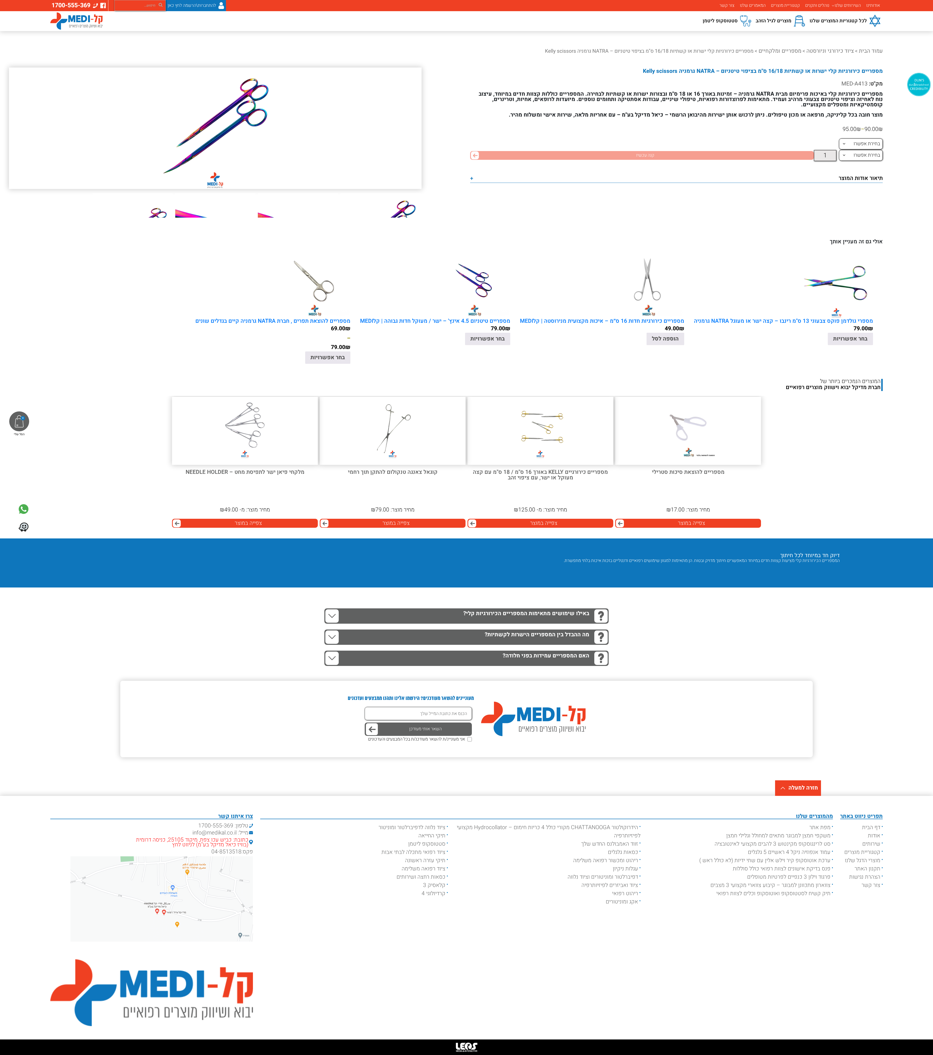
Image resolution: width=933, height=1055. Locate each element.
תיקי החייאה (431, 836)
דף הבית (871, 827)
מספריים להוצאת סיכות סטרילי (688, 472)
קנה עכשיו (645, 155)
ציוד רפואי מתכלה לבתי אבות (413, 852)
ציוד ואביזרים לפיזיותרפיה (609, 885)
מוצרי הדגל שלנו (862, 860)
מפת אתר (819, 827)
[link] (23, 509)
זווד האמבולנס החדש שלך (609, 844)
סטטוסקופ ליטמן (426, 844)
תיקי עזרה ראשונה (425, 860)
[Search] (160, 4)
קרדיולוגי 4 (433, 893)
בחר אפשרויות (850, 339)
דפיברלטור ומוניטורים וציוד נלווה (603, 877)
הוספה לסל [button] (665, 339)
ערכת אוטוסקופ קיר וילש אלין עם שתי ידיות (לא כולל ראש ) (764, 860)
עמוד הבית (871, 51)
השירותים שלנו (848, 5)
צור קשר (726, 5)
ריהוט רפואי (625, 893)
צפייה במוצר (691, 523)
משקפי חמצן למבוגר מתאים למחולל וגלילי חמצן (778, 836)
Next (818, 570)
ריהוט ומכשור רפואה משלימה (605, 860)
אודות (874, 836)
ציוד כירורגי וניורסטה (830, 51)
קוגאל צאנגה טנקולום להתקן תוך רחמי (393, 472)
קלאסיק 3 (434, 885)
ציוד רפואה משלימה (423, 869)
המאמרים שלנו (753, 5)
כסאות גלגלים (623, 852)
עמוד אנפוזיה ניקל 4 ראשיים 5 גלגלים (789, 852)
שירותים (871, 844)
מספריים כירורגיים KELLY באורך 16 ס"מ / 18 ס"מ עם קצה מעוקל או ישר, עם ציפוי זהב (540, 475)
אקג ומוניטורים (622, 902)
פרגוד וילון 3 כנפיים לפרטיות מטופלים (788, 877)
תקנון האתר (867, 869)
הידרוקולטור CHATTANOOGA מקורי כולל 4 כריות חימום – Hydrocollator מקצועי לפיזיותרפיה (548, 831)
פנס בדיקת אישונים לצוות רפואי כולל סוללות (781, 869)
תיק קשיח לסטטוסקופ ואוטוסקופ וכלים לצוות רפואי (773, 893)
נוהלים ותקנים (817, 5)
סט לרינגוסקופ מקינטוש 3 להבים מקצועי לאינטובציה (772, 844)
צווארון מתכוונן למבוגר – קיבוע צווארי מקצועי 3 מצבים (770, 885)
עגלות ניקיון (625, 869)
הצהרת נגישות (864, 877)
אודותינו (873, 5)
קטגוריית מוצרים (785, 5)
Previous (832, 570)
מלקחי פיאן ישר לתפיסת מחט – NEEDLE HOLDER (245, 472)
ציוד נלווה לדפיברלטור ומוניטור (412, 827)
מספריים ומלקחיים (780, 51)
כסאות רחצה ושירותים (421, 877)
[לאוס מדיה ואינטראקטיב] (466, 1047)
